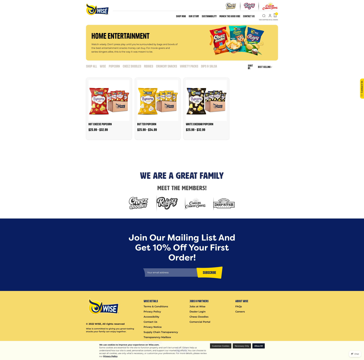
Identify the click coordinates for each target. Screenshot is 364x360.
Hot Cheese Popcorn (100, 124)
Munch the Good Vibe (229, 16)
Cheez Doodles (132, 66)
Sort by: (250, 67)
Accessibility (151, 316)
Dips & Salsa (209, 66)
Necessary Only (242, 346)
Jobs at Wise (197, 306)
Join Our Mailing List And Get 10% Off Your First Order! (52, 147)
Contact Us (249, 16)
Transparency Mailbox (157, 337)
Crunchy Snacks (166, 66)
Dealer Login (198, 311)
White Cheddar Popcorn (199, 124)
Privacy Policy (110, 356)
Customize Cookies (220, 346)
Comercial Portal (200, 321)
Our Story (194, 16)
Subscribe (6, 157)
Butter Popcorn (146, 124)
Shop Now (181, 16)
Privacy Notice (153, 327)
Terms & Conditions (156, 306)
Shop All (91, 66)
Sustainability (209, 16)
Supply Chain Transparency (161, 332)
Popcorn (114, 66)
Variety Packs (189, 66)
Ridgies (148, 66)
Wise (103, 66)
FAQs (238, 306)
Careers (240, 311)
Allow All (258, 346)
